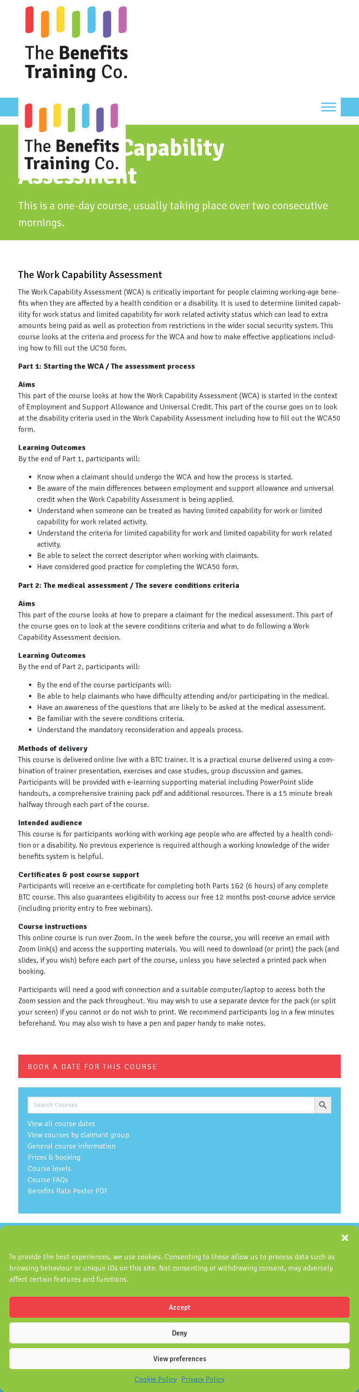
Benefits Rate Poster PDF (68, 1191)
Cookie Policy (156, 1379)
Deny (179, 1333)
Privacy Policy (202, 1379)
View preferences (179, 1359)
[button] (345, 1237)
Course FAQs (48, 1180)
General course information (71, 1146)
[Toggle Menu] (328, 106)
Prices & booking (54, 1157)
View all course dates (61, 1123)
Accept (179, 1307)
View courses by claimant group (78, 1135)
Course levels (49, 1168)
